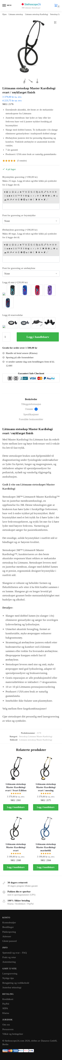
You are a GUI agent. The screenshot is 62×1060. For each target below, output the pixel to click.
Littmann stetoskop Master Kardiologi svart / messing (46, 787)
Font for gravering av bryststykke (19, 215)
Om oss (6, 1024)
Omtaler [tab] (31, 409)
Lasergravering (9, 973)
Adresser (6, 936)
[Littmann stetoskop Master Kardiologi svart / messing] (45, 768)
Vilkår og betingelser (12, 1034)
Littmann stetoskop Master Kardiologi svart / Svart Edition (15, 787)
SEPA (5, 1008)
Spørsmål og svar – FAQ (14, 952)
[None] (4, 294)
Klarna (5, 1013)
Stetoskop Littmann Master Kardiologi (35, 736)
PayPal (5, 1003)
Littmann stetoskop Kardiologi (36, 14)
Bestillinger (8, 927)
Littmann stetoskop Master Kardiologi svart (16, 847)
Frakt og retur (9, 957)
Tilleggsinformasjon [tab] (31, 404)
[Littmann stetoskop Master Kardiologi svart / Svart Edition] (15, 768)
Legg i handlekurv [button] (16, 807)
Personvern (8, 1029)
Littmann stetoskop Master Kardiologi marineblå (46, 847)
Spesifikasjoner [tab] (31, 414)
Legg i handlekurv (38, 336)
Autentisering (9, 962)
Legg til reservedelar (12, 315)
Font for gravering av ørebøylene (18, 268)
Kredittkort (7, 999)
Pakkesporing (9, 932)
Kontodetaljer (9, 922)
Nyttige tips (8, 978)
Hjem (4, 14)
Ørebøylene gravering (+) (19, 229)
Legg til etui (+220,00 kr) (15, 282)
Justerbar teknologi (11, 987)
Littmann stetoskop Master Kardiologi (35, 740)
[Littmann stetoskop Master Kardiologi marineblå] (45, 828)
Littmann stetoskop (16, 14)
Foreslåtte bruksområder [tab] (31, 419)
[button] (55, 22)
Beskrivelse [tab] (31, 399)
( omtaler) (22, 160)
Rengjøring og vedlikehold (15, 983)
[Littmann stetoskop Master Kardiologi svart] (15, 828)
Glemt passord (9, 941)
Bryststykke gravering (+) (20, 177)
